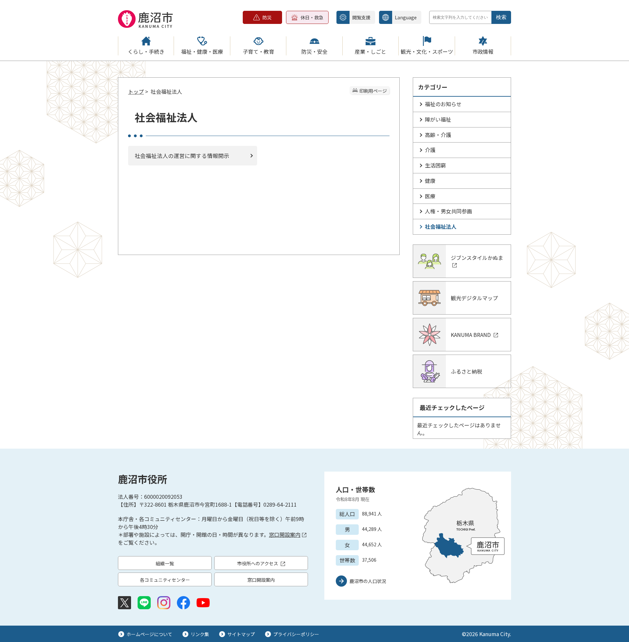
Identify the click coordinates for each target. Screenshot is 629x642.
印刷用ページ (373, 91)
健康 (430, 181)
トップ (136, 91)
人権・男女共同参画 (448, 211)
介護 (430, 150)
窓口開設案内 (284, 534)
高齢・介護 (438, 135)
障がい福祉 (438, 119)
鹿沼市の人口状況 (368, 581)
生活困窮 (435, 165)
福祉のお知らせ (443, 104)
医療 (430, 196)
